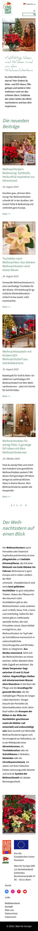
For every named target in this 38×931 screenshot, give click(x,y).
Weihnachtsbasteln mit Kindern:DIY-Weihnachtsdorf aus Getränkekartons (17, 357)
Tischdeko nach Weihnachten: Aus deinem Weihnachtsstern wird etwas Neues (18, 264)
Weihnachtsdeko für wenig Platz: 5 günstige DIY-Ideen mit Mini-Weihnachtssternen (16, 446)
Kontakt (9, 906)
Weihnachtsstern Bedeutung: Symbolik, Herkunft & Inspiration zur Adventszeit (18, 175)
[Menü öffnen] (34, 11)
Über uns (9, 910)
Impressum (10, 917)
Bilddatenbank (12, 903)
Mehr (4, 214)
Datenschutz (11, 913)
